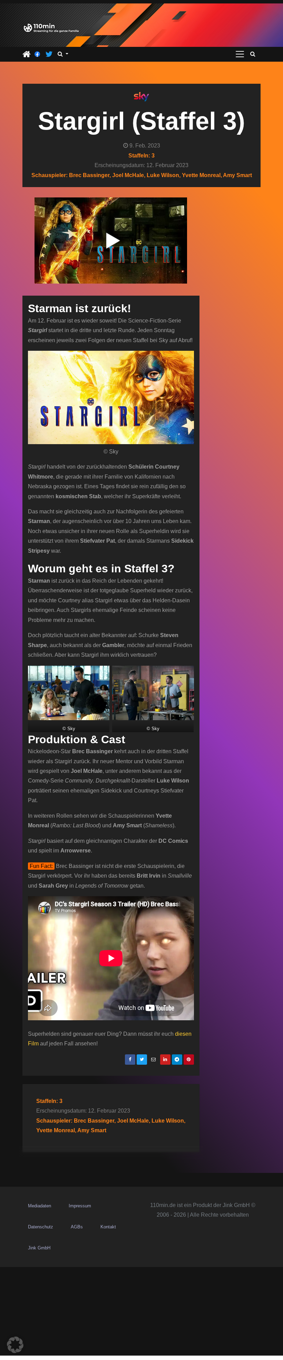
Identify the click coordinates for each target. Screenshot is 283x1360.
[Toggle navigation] (240, 54)
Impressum (80, 1205)
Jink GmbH (39, 1247)
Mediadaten (39, 1205)
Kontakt (108, 1226)
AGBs (77, 1226)
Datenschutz (40, 1226)
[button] (63, 54)
